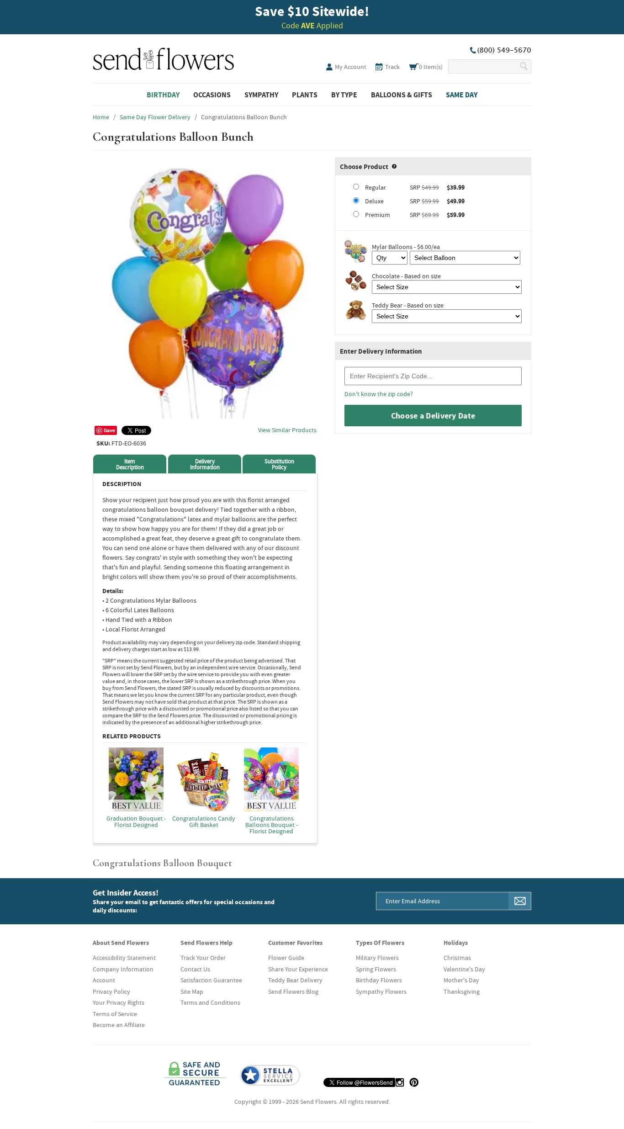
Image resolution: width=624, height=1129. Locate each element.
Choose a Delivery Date (433, 415)
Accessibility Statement (124, 958)
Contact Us (195, 969)
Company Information (123, 969)
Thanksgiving (462, 991)
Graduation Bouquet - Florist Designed (136, 821)
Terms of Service (115, 1014)
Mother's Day (461, 980)
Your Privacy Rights (118, 1002)
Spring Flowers (376, 969)
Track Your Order (203, 958)
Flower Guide (286, 958)
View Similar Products (287, 430)
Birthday (163, 94)
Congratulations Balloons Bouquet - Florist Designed (271, 824)
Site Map (191, 991)
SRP (415, 187)
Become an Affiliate (119, 1025)
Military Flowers (377, 958)
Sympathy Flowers (381, 991)
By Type (344, 94)
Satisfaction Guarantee (211, 980)
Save (109, 430)
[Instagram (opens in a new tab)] (399, 1082)
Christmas (457, 958)
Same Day (461, 94)
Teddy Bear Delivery (295, 980)
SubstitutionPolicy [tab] (279, 464)
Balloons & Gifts (401, 94)
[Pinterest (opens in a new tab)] (413, 1082)
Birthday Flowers (379, 980)
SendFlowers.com (163, 57)
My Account (350, 67)
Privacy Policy (111, 991)
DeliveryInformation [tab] (205, 464)
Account (104, 980)
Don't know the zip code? (378, 394)
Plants (304, 94)
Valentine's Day (464, 969)
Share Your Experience (298, 969)
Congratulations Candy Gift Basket (203, 821)
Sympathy (261, 94)
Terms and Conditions (210, 1002)
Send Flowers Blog (293, 991)
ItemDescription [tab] (130, 464)
